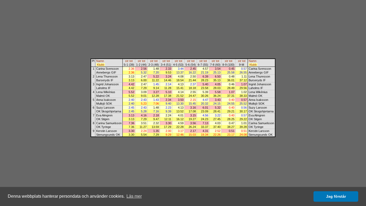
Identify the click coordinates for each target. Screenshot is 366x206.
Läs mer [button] (134, 196)
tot (131, 60)
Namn (100, 60)
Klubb (100, 64)
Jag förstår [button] (336, 196)
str (127, 60)
